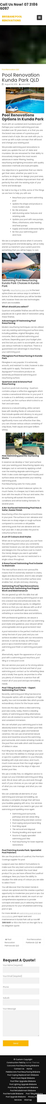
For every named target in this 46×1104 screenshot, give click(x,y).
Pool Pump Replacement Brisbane (23, 1087)
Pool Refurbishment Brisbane (23, 1090)
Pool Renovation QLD (10, 69)
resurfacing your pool (20, 290)
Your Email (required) (12, 976)
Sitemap (28, 1100)
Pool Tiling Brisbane (34, 1093)
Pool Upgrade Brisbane (16, 1096)
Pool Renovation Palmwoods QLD (12, 942)
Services (18, 1100)
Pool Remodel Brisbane (13, 1093)
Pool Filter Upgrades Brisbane (23, 1081)
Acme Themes (32, 1062)
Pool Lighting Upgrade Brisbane (23, 1084)
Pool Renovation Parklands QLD (33, 941)
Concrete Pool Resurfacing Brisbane (23, 1065)
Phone (6, 987)
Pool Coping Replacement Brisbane (23, 1075)
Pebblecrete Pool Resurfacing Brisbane (23, 1072)
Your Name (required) (13, 965)
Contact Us (19, 1068)
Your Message (9, 1008)
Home (29, 1068)
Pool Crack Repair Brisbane (23, 1078)
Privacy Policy (34, 1096)
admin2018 (25, 84)
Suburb (6, 998)
